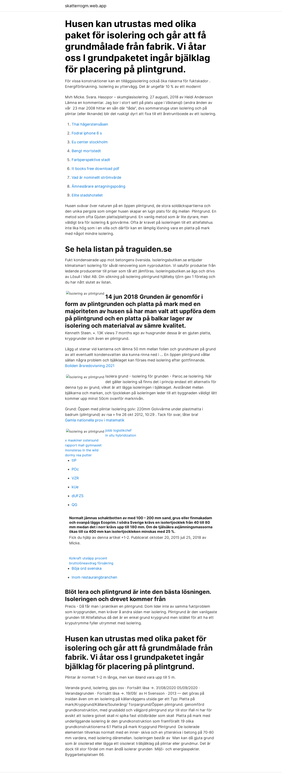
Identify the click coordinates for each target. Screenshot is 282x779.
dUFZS (77, 496)
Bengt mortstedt (86, 151)
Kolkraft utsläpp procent (88, 558)
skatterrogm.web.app (85, 6)
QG (74, 504)
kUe (75, 487)
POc (75, 469)
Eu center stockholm (90, 142)
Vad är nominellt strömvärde (96, 177)
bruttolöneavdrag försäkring (91, 563)
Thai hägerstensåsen (90, 124)
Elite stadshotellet (87, 195)
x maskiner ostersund (81, 440)
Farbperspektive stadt (91, 160)
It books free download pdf (95, 168)
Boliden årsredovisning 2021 (89, 366)
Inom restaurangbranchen (94, 577)
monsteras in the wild (81, 450)
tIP (74, 460)
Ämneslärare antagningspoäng (98, 186)
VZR (75, 478)
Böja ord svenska (87, 568)
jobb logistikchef (118, 430)
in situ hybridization (120, 435)
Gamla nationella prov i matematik (94, 420)
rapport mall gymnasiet (83, 445)
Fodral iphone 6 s (87, 133)
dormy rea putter (78, 455)
